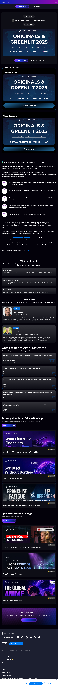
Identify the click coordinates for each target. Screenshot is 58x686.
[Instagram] (22, 637)
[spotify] (39, 637)
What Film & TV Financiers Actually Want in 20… (20, 452)
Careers (4, 669)
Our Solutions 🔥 (7, 660)
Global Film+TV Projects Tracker (21, 237)
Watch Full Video (22, 60)
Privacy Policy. (14, 681)
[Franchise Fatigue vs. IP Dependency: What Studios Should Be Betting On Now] (29, 500)
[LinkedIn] (18, 637)
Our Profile (5, 656)
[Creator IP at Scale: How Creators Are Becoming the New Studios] (29, 542)
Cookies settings (24, 684)
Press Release (6, 663)
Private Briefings (28, 16)
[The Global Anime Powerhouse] (29, 595)
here (28, 250)
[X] (35, 637)
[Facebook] (26, 637)
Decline (50, 683)
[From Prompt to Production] (29, 569)
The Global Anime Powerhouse (14, 601)
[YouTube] (31, 637)
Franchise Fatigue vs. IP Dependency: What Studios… (22, 505)
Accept (36, 683)
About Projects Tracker (10, 672)
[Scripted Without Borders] (29, 473)
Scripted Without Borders (12, 479)
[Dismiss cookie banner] (56, 679)
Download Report (37, 60)
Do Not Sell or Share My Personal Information (16, 648)
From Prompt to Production (13, 574)
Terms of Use (6, 676)
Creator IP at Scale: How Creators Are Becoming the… (22, 547)
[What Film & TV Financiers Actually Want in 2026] (29, 446)
